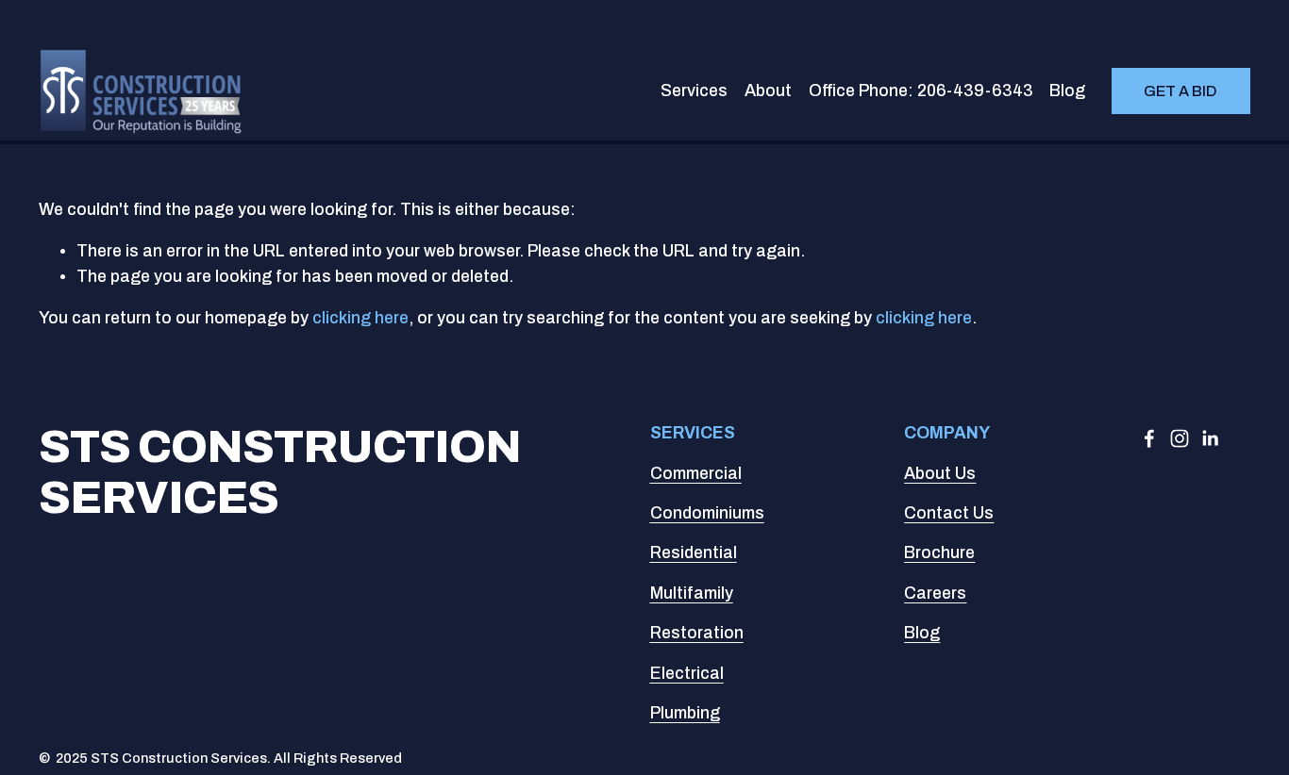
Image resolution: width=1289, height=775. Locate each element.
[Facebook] (1149, 438)
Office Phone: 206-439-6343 (921, 91)
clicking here (360, 318)
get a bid (1180, 91)
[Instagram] (1179, 438)
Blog (1067, 91)
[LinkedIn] (1209, 438)
